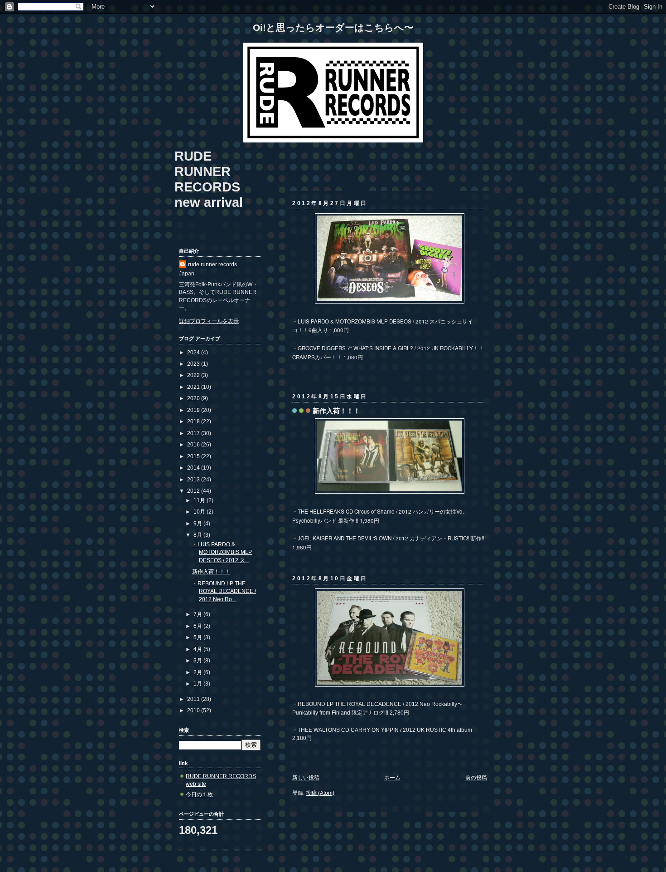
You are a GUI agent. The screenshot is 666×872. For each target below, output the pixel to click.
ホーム (392, 777)
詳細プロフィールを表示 (209, 321)
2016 (194, 444)
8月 (198, 535)
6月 (198, 626)
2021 (194, 387)
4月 (198, 649)
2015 (194, 456)
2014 (194, 467)
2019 (194, 410)
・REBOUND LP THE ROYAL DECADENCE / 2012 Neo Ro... (224, 591)
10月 (200, 511)
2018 (194, 421)
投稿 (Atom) (320, 793)
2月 (198, 672)
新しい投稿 (305, 777)
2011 (194, 699)
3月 (198, 660)
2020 (194, 398)
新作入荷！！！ (336, 411)
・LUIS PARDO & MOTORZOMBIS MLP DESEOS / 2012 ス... (222, 552)
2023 (194, 364)
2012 (194, 491)
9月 (198, 523)
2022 (194, 375)
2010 (194, 710)
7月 (198, 614)
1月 (198, 683)
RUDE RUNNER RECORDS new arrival (208, 179)
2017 (194, 433)
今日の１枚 (199, 794)
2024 (194, 352)
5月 (198, 637)
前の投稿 (476, 777)
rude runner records (212, 264)
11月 (200, 500)
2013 (194, 479)
